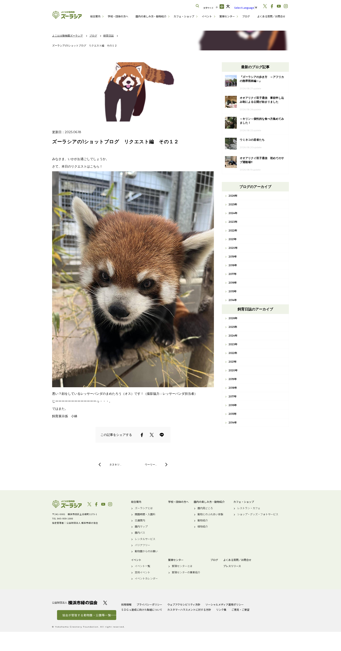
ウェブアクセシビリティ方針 (183, 604)
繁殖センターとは (182, 566)
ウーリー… (151, 464)
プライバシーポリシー (149, 604)
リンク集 (221, 609)
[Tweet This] (152, 435)
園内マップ (141, 526)
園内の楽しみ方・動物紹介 (151, 16)
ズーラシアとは (144, 508)
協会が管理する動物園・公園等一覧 (86, 615)
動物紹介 (203, 520)
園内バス (140, 532)
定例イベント (142, 572)
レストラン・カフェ (248, 508)
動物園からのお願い (146, 551)
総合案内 (95, 16)
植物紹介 (203, 526)
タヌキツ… (115, 464)
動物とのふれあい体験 (210, 514)
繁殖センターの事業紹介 (186, 572)
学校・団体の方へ (118, 16)
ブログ (246, 16)
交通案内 (140, 520)
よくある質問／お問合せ (271, 16)
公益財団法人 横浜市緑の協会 (74, 603)
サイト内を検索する (197, 6)
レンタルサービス (145, 539)
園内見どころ (205, 508)
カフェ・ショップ (184, 16)
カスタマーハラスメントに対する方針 (189, 609)
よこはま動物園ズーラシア (67, 504)
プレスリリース (232, 566)
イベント (207, 16)
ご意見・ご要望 (240, 609)
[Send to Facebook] (142, 435)
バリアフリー (142, 545)
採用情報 (126, 604)
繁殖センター (227, 16)
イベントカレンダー (146, 578)
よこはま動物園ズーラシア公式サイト (67, 15)
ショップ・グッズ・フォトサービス (257, 514)
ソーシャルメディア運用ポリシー (224, 604)
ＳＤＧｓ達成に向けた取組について (141, 609)
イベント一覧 (142, 566)
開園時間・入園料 (145, 514)
